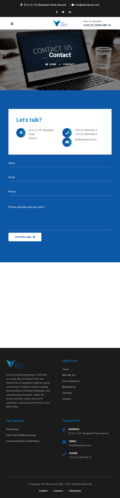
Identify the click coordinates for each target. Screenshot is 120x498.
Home (52, 64)
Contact (66, 398)
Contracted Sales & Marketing (22, 441)
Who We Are (69, 375)
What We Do (69, 387)
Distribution (12, 429)
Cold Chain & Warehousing (21, 435)
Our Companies (71, 381)
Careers (58, 490)
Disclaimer (75, 490)
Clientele (67, 393)
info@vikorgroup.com (80, 445)
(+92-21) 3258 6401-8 (80, 457)
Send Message (23, 237)
